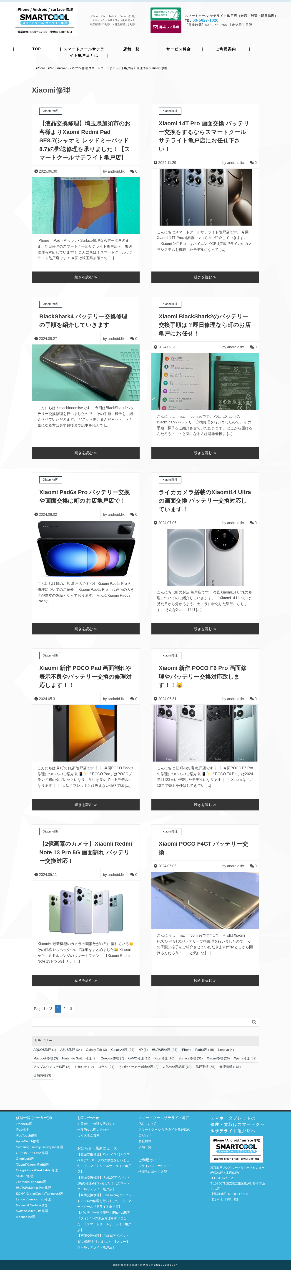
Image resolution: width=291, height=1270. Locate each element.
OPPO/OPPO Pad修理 (32, 1153)
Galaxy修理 (119, 1049)
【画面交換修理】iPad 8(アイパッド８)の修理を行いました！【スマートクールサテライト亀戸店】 (103, 1241)
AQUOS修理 (42, 1049)
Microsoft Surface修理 (32, 1205)
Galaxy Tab (94, 1049)
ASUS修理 (67, 1049)
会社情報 (144, 1141)
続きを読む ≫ (86, 277)
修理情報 (225, 1067)
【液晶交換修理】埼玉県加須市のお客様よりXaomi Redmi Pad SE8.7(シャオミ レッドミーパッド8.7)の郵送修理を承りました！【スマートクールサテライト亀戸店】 (85, 140)
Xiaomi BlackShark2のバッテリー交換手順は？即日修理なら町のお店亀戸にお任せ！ (205, 325)
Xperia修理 (242, 1058)
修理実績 (202, 1067)
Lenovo (223, 1049)
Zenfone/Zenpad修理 (31, 1182)
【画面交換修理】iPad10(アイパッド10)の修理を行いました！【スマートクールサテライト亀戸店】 (103, 1183)
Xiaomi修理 (215, 1058)
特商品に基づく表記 (152, 1172)
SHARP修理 (24, 1176)
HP (140, 1049)
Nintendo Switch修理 (77, 1058)
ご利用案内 (226, 49)
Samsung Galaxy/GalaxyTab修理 (39, 1147)
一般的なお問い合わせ (93, 1129)
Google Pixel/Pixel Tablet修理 (37, 1170)
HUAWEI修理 (161, 1049)
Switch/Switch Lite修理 (32, 1211)
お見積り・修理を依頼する (96, 1124)
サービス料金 (178, 49)
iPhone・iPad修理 (194, 1049)
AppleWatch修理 (27, 1141)
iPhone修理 (24, 1124)
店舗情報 (39, 1075)
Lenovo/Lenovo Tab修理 (33, 1199)
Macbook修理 (43, 1058)
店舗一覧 (131, 49)
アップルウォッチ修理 (49, 1067)
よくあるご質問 (88, 1135)
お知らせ (80, 1067)
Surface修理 (187, 1058)
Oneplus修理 (110, 1058)
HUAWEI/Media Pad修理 (33, 1188)
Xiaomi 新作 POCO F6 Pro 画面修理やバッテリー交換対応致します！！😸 (202, 676)
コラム (103, 1067)
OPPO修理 (136, 1058)
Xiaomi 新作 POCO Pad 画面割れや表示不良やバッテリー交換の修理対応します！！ (85, 676)
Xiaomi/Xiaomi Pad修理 (32, 1164)
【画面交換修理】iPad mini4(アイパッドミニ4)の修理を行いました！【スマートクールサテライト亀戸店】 (104, 1200)
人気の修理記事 (174, 1067)
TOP (36, 49)
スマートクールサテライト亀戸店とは (84, 52)
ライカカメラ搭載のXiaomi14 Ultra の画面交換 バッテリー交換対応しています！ (205, 500)
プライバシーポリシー (154, 1166)
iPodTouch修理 (26, 1135)
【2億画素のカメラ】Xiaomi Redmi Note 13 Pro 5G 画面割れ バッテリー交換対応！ (85, 852)
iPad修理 (22, 1129)
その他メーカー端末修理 (135, 1067)
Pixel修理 (161, 1058)
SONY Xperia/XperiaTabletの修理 (39, 1193)
